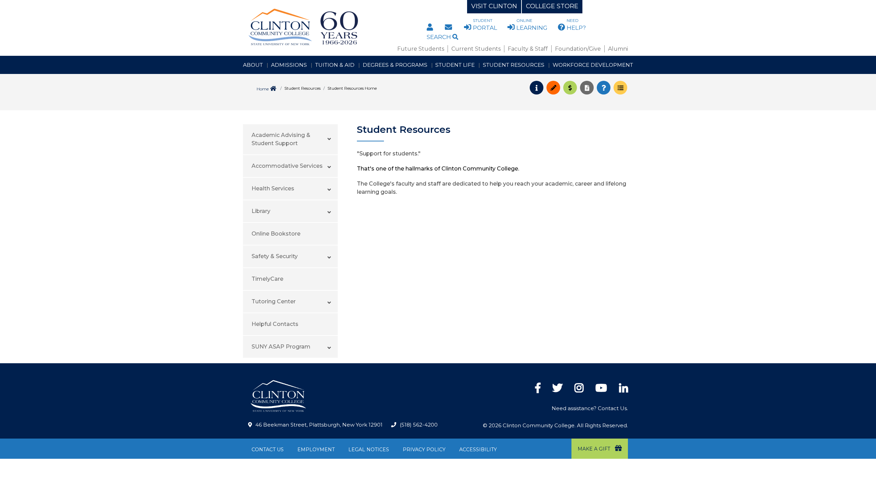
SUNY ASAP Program (281, 346)
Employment (316, 449)
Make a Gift (594, 449)
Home (263, 88)
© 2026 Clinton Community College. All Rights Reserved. (555, 425)
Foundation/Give (578, 49)
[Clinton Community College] (330, 27)
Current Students (476, 49)
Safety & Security (275, 256)
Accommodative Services (287, 166)
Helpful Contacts (275, 324)
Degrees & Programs (395, 65)
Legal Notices (368, 449)
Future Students (420, 49)
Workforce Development (593, 65)
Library (261, 211)
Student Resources (513, 65)
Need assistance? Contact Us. (590, 408)
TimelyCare (267, 279)
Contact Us (268, 449)
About (253, 65)
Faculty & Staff (528, 49)
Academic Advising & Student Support (281, 139)
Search (439, 37)
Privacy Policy (424, 449)
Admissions (289, 65)
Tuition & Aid (335, 65)
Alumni (618, 49)
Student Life (455, 65)
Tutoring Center (274, 301)
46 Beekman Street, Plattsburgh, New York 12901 (319, 424)
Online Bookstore (276, 233)
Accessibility (478, 449)
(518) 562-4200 (419, 424)
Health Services (273, 188)
